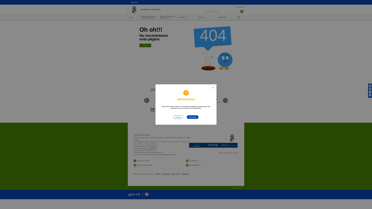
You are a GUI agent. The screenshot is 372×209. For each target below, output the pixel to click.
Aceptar (178, 117)
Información (192, 117)
